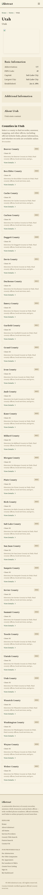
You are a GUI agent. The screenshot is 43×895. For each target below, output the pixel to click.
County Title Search (9, 837)
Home (4, 13)
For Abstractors (8, 853)
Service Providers (9, 834)
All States (5, 830)
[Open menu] (39, 3)
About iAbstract (8, 827)
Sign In (4, 869)
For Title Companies (9, 856)
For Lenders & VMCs (10, 863)
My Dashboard (7, 873)
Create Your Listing (9, 866)
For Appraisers (7, 860)
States (11, 13)
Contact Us (6, 843)
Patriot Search (7, 840)
